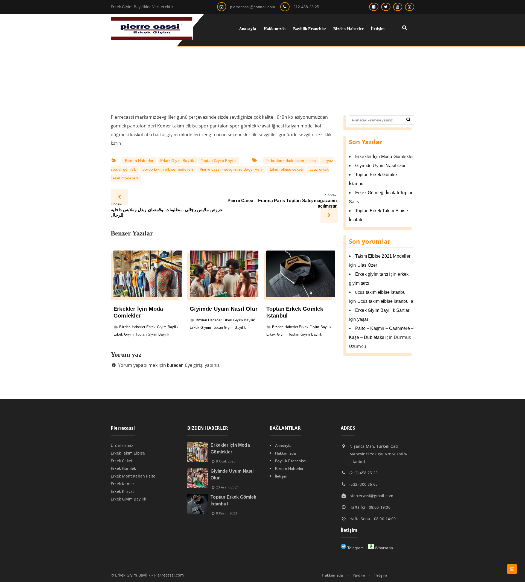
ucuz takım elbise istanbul (381, 292)
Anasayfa (283, 445)
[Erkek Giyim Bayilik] (152, 38)
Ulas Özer (367, 265)
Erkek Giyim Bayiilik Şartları (383, 310)
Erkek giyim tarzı (371, 274)
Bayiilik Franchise (290, 461)
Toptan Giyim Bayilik (219, 160)
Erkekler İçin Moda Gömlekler (384, 156)
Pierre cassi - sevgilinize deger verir (231, 169)
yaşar (362, 319)
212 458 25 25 (306, 7)
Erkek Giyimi (124, 334)
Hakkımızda (285, 453)
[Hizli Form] (512, 569)
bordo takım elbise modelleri (167, 169)
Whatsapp (383, 548)
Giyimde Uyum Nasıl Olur (224, 309)
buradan (175, 365)
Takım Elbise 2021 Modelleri (383, 256)
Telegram (355, 548)
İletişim (281, 476)
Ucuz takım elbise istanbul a (385, 301)
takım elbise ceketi (286, 169)
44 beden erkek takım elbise (291, 160)
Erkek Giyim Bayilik (177, 160)
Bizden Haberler (139, 160)
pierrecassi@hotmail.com (252, 7)
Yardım (358, 575)
